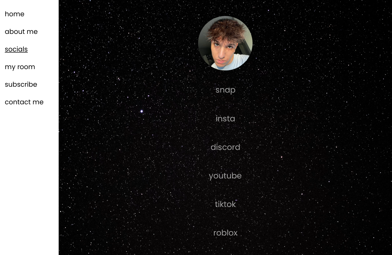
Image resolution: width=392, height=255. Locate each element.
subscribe (21, 84)
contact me (24, 102)
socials (16, 49)
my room (20, 66)
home (15, 14)
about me (21, 31)
